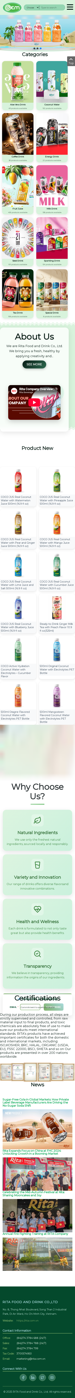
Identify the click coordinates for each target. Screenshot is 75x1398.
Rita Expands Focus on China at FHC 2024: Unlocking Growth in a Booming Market (32, 1152)
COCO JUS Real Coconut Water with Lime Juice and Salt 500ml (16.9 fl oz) (17, 585)
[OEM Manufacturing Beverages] (12, 7)
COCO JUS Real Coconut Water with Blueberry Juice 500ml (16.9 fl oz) (17, 627)
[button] (34, 48)
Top (71, 63)
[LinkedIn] (32, 1377)
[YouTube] (51, 1377)
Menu (70, 7)
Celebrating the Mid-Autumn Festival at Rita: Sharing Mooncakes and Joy (34, 1194)
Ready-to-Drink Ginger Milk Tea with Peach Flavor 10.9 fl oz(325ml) (56, 627)
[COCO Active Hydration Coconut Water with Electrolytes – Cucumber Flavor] (18, 649)
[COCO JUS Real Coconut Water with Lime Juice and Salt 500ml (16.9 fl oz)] (18, 565)
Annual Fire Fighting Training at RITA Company (35, 1233)
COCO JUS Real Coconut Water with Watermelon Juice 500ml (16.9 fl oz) (16, 500)
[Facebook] (23, 1377)
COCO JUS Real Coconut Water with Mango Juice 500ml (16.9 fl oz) (55, 543)
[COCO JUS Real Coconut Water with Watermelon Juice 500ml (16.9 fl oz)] (18, 480)
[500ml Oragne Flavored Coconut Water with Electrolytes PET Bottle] (18, 695)
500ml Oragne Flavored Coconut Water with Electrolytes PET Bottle (15, 715)
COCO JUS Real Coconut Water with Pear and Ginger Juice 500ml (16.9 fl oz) (18, 543)
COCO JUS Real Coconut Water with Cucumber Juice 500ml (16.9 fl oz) (57, 585)
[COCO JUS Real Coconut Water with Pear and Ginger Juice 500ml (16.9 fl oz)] (18, 522)
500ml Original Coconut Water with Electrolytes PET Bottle (57, 669)
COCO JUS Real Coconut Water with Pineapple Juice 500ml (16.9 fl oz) (56, 500)
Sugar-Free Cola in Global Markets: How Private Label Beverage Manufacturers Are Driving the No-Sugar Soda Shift (36, 1102)
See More (34, 364)
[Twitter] (42, 1377)
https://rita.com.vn (28, 1320)
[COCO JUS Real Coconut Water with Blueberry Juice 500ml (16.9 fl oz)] (18, 607)
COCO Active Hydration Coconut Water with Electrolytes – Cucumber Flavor (16, 671)
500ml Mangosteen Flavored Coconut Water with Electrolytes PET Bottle (55, 717)
